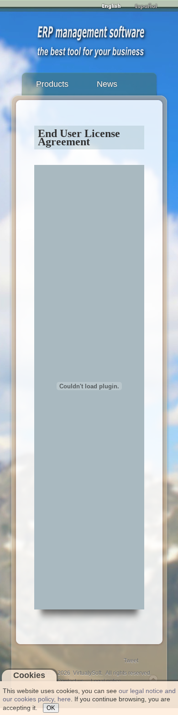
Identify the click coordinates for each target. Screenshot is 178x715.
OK (51, 707)
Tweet (131, 660)
